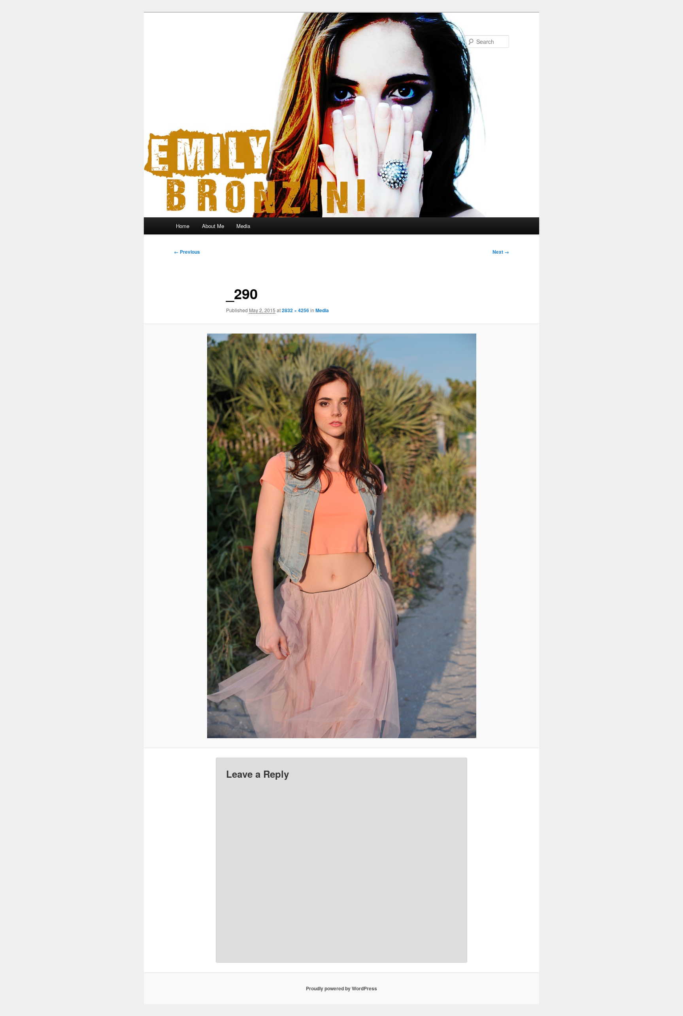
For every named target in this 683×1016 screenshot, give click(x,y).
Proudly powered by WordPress (341, 988)
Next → (500, 251)
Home (182, 226)
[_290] (341, 536)
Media (243, 226)
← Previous (187, 251)
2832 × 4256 (295, 310)
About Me (213, 226)
